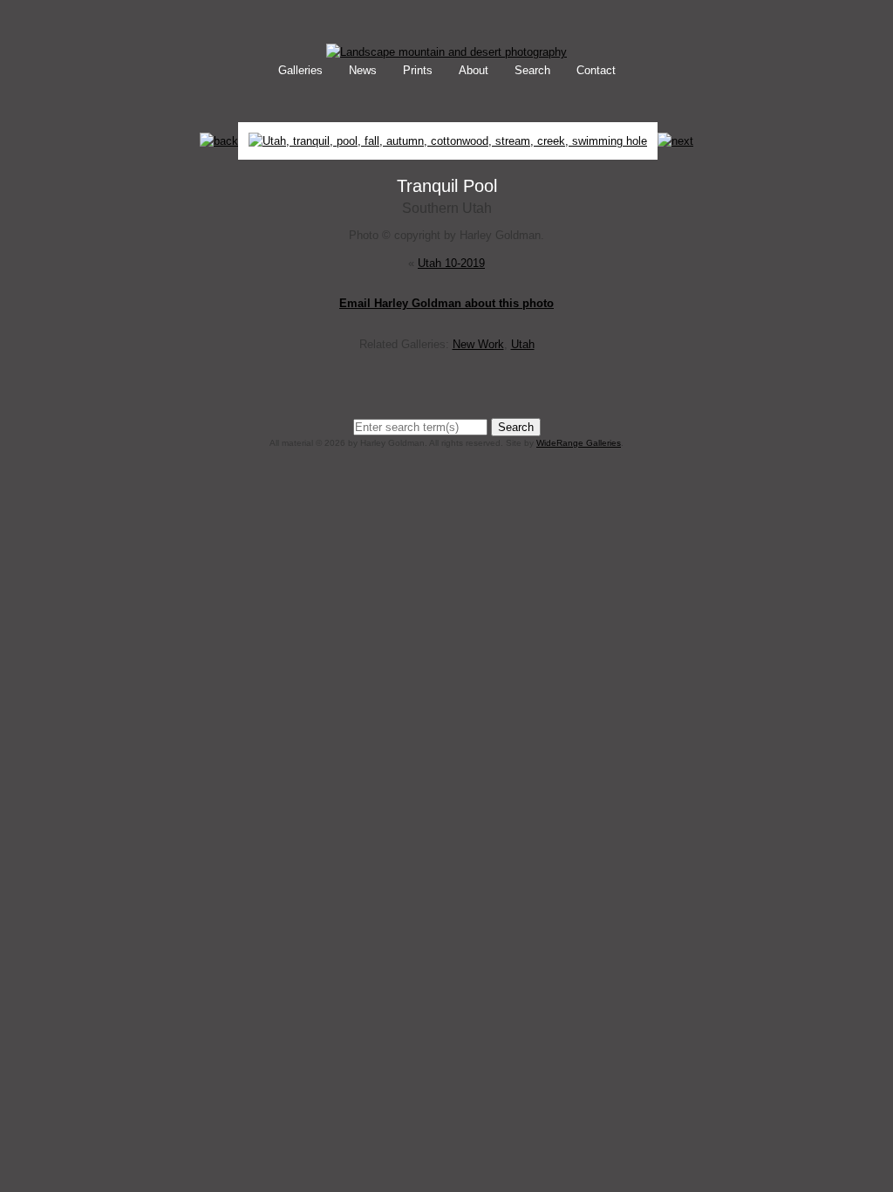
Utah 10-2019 (451, 263)
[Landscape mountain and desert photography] (446, 51)
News (363, 70)
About (473, 70)
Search (532, 70)
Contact (596, 70)
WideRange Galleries (578, 443)
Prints (418, 70)
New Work (478, 344)
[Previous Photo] (219, 140)
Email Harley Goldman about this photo (446, 303)
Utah (523, 344)
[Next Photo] (448, 151)
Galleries (300, 70)
